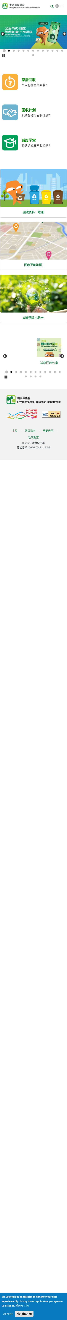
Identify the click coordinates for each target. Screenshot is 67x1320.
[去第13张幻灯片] (62, 51)
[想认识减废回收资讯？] (10, 145)
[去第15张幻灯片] (35, 377)
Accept (8, 1314)
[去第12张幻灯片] (57, 51)
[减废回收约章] (21, 347)
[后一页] (64, 34)
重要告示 (48, 430)
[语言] (57, 6)
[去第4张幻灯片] (18, 51)
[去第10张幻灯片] (48, 51)
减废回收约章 (21, 363)
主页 (14, 430)
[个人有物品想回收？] (10, 84)
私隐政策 (33, 437)
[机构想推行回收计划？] (10, 114)
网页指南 (30, 430)
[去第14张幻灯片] (33, 55)
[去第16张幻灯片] (40, 377)
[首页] (21, 5)
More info (22, 1305)
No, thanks (24, 1313)
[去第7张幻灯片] (33, 51)
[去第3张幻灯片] (14, 51)
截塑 (52, 363)
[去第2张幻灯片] (9, 51)
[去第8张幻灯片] (38, 51)
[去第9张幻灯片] (43, 51)
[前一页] (2, 34)
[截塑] (52, 347)
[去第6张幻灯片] (28, 51)
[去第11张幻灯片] (52, 51)
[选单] (62, 6)
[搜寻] (52, 6)
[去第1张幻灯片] (4, 51)
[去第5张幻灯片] (23, 51)
